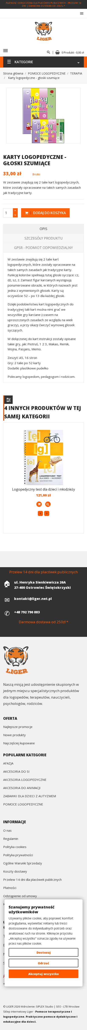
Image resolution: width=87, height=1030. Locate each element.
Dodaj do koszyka (49, 213)
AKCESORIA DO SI (16, 771)
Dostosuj (44, 952)
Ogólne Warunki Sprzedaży (22, 863)
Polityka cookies (14, 847)
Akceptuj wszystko (43, 974)
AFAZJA (8, 763)
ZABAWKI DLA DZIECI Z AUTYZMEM (29, 796)
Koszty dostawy (15, 871)
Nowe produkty (14, 735)
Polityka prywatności (18, 855)
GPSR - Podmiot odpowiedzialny (43, 247)
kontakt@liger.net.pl (33, 598)
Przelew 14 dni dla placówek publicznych (32, 880)
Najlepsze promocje (18, 727)
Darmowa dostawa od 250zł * (47, 5)
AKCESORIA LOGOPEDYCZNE (24, 780)
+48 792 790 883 (27, 612)
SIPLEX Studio (44, 1006)
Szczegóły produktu (43, 238)
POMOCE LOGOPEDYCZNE (23, 804)
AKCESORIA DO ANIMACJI (22, 788)
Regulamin (10, 839)
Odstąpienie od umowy (20, 896)
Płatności (9, 888)
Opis (43, 228)
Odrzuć (43, 963)
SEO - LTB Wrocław (67, 1006)
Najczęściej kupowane (19, 743)
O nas (7, 830)
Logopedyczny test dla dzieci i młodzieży (43, 489)
